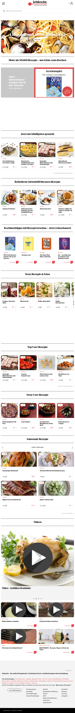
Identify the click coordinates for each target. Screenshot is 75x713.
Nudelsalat (65, 679)
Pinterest (64, 691)
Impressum (46, 700)
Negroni (49, 681)
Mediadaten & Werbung (50, 691)
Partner (45, 693)
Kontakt (45, 689)
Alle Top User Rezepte (65, 386)
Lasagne (28, 679)
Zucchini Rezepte (19, 683)
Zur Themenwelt (67, 513)
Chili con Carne (47, 679)
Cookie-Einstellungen (32, 695)
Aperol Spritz (6, 681)
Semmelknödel (57, 681)
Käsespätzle (42, 681)
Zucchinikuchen (20, 679)
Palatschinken (34, 681)
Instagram (64, 696)
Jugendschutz (47, 702)
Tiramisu (34, 683)
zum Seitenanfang (14, 690)
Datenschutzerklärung (50, 698)
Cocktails (10, 683)
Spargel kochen (36, 679)
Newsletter (29, 691)
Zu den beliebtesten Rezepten (62, 173)
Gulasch (28, 683)
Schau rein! (37, 39)
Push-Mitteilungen (31, 693)
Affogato (4, 683)
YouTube (64, 693)
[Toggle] (71, 3)
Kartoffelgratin (56, 679)
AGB (44, 696)
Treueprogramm (31, 689)
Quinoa (26, 681)
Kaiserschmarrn (68, 681)
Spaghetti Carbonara (17, 681)
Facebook (64, 689)
